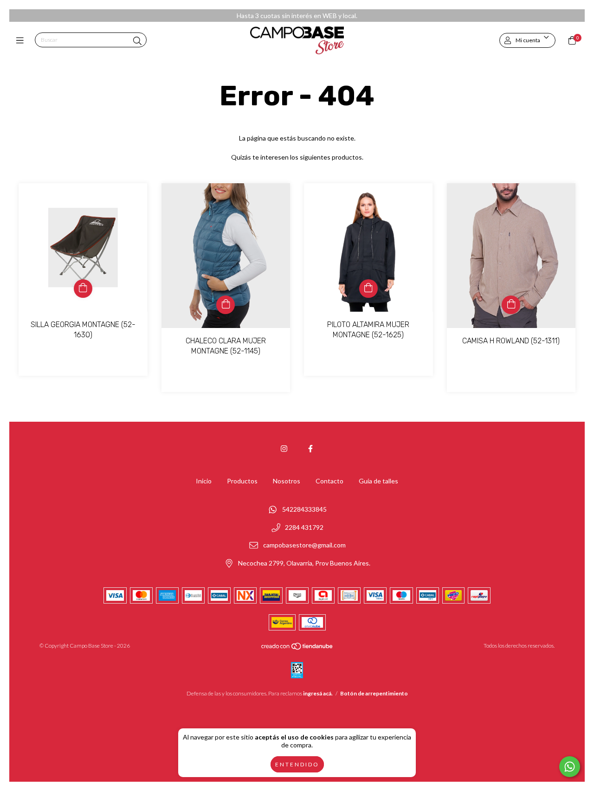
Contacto (329, 481)
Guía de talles (378, 481)
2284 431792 (304, 527)
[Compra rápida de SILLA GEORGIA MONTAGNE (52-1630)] (83, 288)
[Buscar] (137, 40)
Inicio (204, 481)
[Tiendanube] (297, 648)
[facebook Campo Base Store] (310, 448)
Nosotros (286, 481)
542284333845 (304, 510)
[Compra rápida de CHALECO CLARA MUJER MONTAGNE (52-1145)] (225, 305)
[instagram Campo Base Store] (284, 448)
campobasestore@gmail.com (304, 545)
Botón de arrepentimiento (374, 693)
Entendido (297, 764)
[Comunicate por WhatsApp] (569, 766)
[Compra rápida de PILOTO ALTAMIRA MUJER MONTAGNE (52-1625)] (368, 288)
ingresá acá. (318, 693)
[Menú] (22, 40)
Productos (242, 481)
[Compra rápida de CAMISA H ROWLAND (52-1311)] (511, 305)
